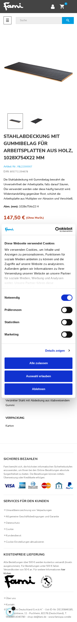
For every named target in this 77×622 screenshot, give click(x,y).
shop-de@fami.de (36, 616)
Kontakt (10, 604)
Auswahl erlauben (38, 376)
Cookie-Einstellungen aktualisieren (25, 541)
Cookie (9, 529)
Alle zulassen (38, 363)
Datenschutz (13, 522)
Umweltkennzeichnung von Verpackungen (29, 510)
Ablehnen (38, 389)
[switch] (66, 310)
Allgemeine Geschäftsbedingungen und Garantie (32, 516)
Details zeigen (55, 350)
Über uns (11, 598)
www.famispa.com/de (59, 616)
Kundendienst (13, 535)
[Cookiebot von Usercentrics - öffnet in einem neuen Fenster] (55, 229)
